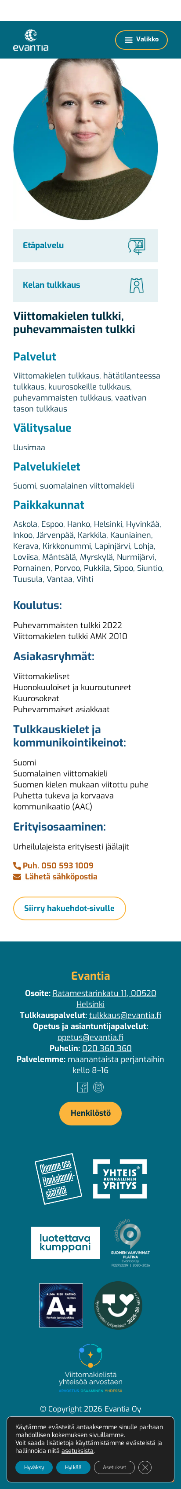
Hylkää (73, 1467)
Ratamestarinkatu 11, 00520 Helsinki (104, 999)
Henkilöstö (91, 1113)
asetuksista (78, 1451)
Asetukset (114, 1467)
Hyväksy (34, 1467)
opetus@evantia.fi (90, 1037)
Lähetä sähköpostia (60, 876)
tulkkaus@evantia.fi (125, 1015)
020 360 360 (107, 1048)
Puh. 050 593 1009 (58, 865)
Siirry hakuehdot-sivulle (69, 908)
